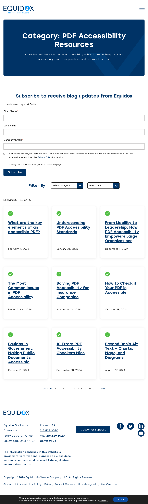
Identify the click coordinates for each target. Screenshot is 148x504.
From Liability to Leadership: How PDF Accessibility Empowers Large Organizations (122, 231)
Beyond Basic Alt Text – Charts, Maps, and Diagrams (121, 351)
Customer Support (95, 430)
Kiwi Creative (109, 484)
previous (48, 388)
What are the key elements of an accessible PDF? (25, 227)
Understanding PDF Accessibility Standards (73, 227)
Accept (121, 499)
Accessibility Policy (29, 484)
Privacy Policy (45, 157)
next (102, 388)
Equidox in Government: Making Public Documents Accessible (21, 353)
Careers (70, 484)
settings (103, 501)
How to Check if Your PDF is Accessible (121, 288)
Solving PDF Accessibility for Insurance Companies (73, 290)
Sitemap (8, 484)
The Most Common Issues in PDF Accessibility (23, 290)
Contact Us (48, 441)
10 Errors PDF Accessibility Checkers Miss (71, 348)
